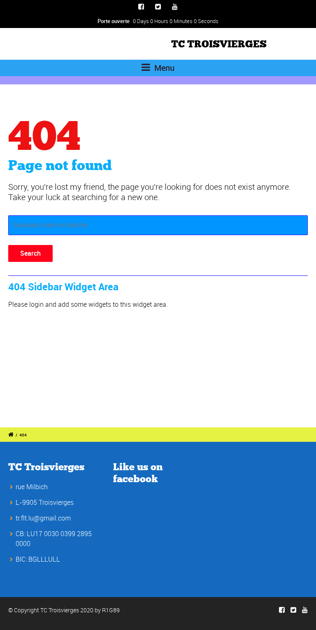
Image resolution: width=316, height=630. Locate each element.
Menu (163, 67)
